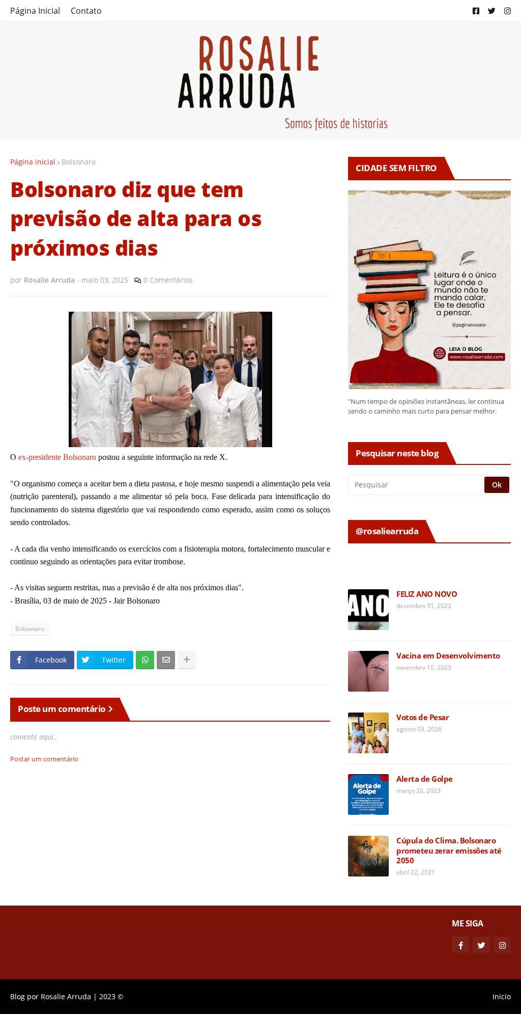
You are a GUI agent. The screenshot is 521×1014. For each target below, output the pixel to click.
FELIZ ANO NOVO (426, 594)
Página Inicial (35, 10)
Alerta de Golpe (424, 779)
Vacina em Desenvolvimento (448, 656)
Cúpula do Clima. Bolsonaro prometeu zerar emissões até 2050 (449, 850)
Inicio (502, 996)
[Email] (166, 660)
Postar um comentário (44, 758)
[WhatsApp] (145, 660)
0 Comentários (168, 280)
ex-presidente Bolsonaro (57, 457)
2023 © (111, 996)
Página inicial (32, 162)
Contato (86, 10)
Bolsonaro (79, 162)
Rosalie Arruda (66, 996)
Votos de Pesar (422, 717)
